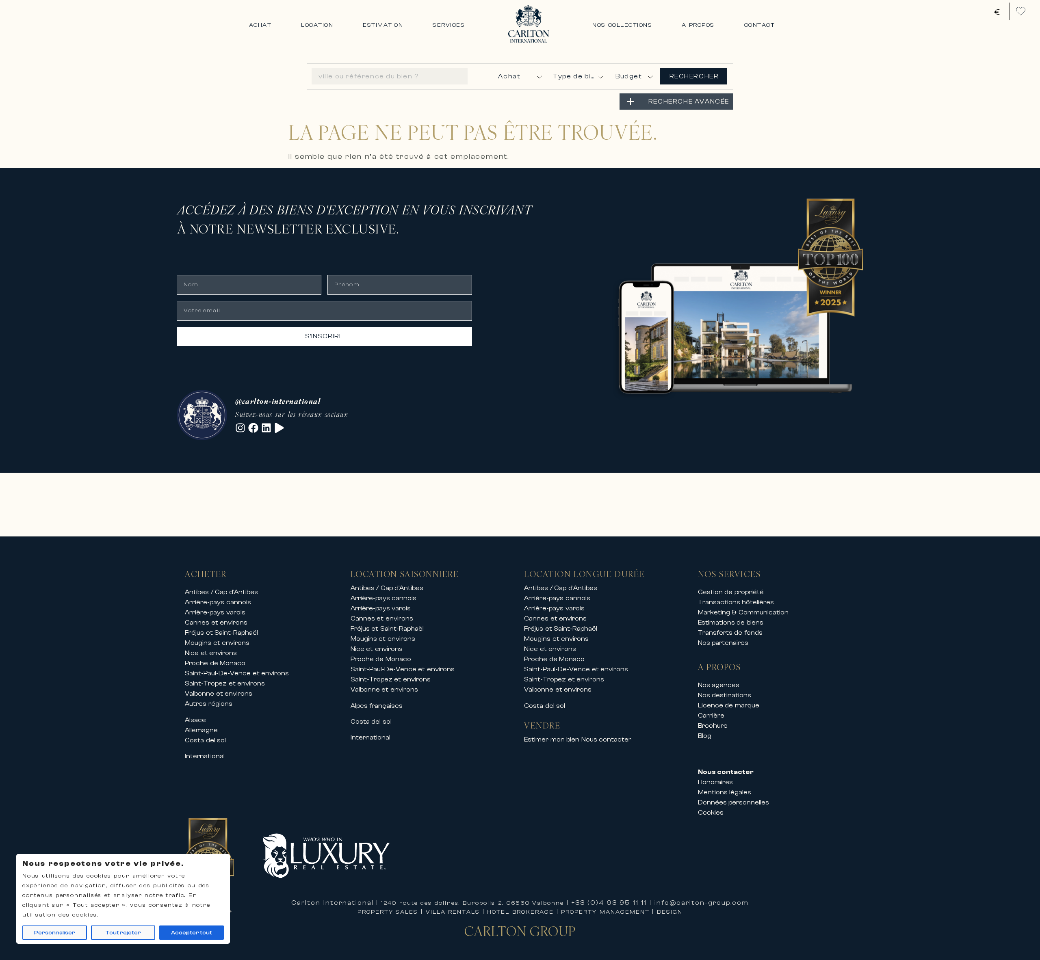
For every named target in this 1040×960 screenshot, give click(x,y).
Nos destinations (725, 695)
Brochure (713, 725)
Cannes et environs (216, 622)
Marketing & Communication (743, 612)
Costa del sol (205, 740)
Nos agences (719, 685)
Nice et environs (211, 653)
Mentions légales (725, 792)
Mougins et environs (217, 642)
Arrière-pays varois (215, 612)
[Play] (279, 428)
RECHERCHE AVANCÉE (688, 101)
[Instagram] (240, 428)
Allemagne (201, 730)
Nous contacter (606, 739)
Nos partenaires (723, 642)
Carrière (711, 715)
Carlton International (332, 902)
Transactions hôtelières (736, 602)
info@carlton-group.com (701, 902)
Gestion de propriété (731, 592)
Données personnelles (733, 802)
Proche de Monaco (215, 663)
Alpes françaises (377, 705)
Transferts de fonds (730, 632)
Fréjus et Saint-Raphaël (221, 632)
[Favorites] (1020, 11)
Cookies (711, 812)
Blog (704, 735)
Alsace (195, 720)
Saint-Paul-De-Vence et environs (237, 673)
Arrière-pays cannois (218, 602)
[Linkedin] (266, 428)
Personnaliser (54, 933)
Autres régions (208, 703)
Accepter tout (191, 933)
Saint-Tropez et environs (225, 683)
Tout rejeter (123, 933)
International (205, 756)
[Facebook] (253, 428)
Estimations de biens (730, 622)
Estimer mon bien (551, 739)
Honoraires (715, 782)
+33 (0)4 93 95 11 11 (609, 902)
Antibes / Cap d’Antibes (221, 592)
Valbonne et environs (218, 693)
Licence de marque (728, 705)
